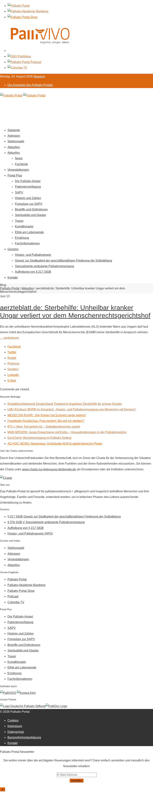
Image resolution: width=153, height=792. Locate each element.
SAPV (19, 192)
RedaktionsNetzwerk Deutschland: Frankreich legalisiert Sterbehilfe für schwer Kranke (64, 403)
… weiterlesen (9, 337)
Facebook (14, 346)
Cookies (12, 720)
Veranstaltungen (18, 169)
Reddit (11, 358)
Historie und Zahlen (28, 198)
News (19, 158)
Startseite (13, 130)
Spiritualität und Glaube (30, 215)
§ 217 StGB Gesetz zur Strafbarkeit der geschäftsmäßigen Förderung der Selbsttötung (64, 516)
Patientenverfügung (28, 186)
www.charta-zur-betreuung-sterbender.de (49, 469)
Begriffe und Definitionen (31, 209)
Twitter (11, 352)
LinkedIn (13, 375)
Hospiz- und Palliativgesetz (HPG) (30, 533)
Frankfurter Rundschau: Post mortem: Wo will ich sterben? (45, 420)
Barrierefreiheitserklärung (24, 737)
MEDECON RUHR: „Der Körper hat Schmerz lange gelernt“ (46, 415)
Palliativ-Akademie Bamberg (26, 585)
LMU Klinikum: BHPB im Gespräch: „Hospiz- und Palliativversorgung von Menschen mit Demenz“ (71, 409)
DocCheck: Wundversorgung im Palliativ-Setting (39, 437)
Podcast (12, 596)
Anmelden (76, 780)
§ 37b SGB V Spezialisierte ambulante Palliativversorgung (46, 522)
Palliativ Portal (17, 579)
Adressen (13, 135)
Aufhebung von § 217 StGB (33, 271)
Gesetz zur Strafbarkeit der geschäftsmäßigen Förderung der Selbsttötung (63, 260)
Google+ (13, 369)
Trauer (19, 220)
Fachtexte (21, 164)
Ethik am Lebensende (29, 232)
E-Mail (11, 380)
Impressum (14, 726)
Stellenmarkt (15, 141)
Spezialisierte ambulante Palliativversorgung (44, 266)
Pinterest (13, 363)
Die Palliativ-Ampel (27, 181)
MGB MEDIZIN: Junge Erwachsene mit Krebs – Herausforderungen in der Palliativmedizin (67, 432)
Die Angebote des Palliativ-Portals (30, 85)
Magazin (39, 76)
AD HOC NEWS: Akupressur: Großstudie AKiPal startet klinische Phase (54, 443)
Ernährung (22, 237)
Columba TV (15, 602)
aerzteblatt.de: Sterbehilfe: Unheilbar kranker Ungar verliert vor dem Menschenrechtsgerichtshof (75, 311)
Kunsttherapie (24, 226)
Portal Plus (14, 175)
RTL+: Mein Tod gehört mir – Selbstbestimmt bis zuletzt (43, 426)
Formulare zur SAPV (28, 203)
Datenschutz (15, 731)
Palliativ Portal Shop (21, 590)
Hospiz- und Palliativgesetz (33, 254)
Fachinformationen (27, 243)
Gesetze (12, 249)
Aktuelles (13, 147)
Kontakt (12, 277)
